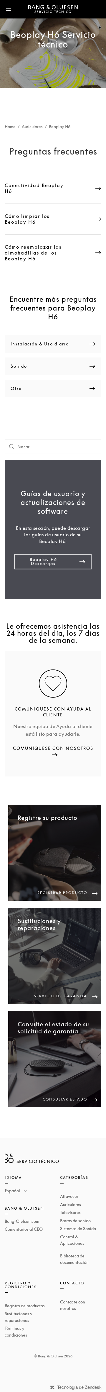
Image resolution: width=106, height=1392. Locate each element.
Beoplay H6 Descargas (43, 561)
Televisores (70, 1212)
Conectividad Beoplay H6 (34, 188)
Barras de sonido (75, 1220)
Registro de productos (25, 1305)
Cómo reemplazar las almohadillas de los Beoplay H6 (33, 253)
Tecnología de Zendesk (79, 1387)
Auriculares (32, 126)
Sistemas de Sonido (78, 1228)
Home (10, 126)
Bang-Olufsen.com (22, 1221)
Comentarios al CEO (24, 1229)
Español (13, 1190)
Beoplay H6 (59, 126)
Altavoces (69, 1196)
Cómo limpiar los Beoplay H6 (27, 219)
